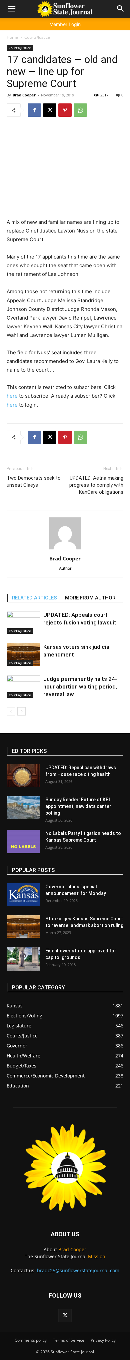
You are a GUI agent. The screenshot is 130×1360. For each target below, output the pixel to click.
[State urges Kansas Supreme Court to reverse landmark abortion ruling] (23, 926)
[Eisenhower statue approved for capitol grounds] (23, 959)
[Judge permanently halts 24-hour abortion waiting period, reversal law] (23, 686)
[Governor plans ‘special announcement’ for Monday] (23, 894)
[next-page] (21, 711)
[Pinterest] (65, 110)
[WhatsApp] (80, 110)
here (12, 396)
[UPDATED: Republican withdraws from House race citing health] (23, 775)
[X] (49, 110)
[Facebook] (34, 110)
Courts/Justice (37, 37)
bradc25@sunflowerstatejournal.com (78, 1270)
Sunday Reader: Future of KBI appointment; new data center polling (78, 806)
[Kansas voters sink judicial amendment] (23, 654)
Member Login (65, 24)
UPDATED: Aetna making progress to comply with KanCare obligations (96, 485)
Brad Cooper (24, 94)
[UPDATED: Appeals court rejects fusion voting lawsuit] (23, 622)
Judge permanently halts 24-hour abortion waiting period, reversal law (80, 686)
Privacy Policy (103, 1340)
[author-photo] (65, 549)
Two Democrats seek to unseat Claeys (34, 481)
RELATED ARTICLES (34, 598)
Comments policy (31, 1340)
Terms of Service (68, 1340)
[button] (11, 9)
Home (12, 37)
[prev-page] (11, 711)
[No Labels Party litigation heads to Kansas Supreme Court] (23, 841)
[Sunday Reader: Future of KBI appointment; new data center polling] (23, 807)
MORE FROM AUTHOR (90, 598)
